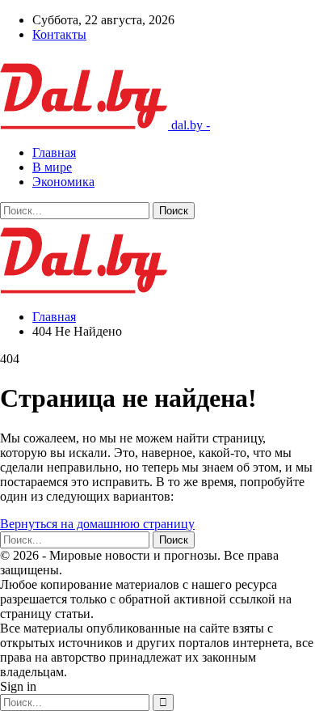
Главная (54, 152)
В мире (52, 167)
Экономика (63, 181)
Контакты (59, 34)
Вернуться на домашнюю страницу (97, 524)
